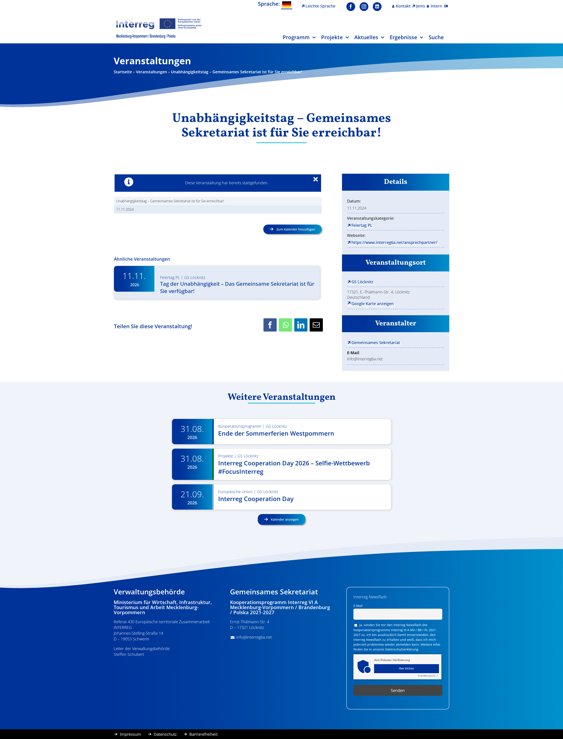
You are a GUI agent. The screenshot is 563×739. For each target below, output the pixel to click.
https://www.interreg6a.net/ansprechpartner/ (394, 242)
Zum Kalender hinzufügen (295, 229)
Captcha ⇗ (428, 675)
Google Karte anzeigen (372, 303)
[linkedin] (377, 6)
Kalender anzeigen (284, 519)
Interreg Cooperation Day (256, 498)
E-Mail (358, 606)
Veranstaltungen (151, 71)
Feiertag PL (170, 277)
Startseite (123, 71)
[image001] (159, 19)
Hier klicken (406, 668)
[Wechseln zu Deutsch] (286, 4)
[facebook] (350, 6)
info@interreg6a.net (254, 637)
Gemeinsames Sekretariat (375, 342)
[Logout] (446, 3)
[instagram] (364, 6)
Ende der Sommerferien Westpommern (276, 433)
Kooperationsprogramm (239, 426)
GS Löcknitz (194, 277)
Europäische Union (235, 491)
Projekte (225, 456)
